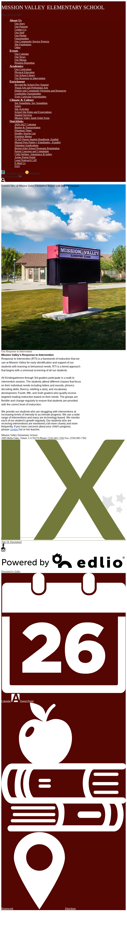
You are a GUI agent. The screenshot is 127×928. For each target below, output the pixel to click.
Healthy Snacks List (25, 133)
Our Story (20, 23)
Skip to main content (12, 2)
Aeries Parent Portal (25, 157)
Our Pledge (20, 35)
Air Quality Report (14, 173)
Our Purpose (21, 26)
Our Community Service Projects (32, 41)
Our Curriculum (23, 69)
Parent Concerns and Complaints (32, 151)
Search (3, 180)
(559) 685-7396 (56, 438)
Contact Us (20, 29)
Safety (18, 106)
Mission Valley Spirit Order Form (32, 118)
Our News (20, 56)
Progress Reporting (25, 62)
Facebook (3, 545)
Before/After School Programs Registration (37, 148)
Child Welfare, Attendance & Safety (33, 154)
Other (18, 47)
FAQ (17, 166)
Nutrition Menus (23, 136)
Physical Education (25, 72)
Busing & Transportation (27, 127)
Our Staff (19, 32)
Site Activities (22, 109)
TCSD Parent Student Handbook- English (37, 139)
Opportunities (22, 38)
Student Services (23, 115)
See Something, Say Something (31, 103)
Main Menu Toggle (11, 14)
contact (14, 429)
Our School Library (25, 75)
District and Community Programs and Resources (40, 90)
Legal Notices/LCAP (26, 160)
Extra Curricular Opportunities (30, 96)
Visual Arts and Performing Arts (31, 87)
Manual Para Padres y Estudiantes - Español (38, 142)
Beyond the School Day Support (32, 84)
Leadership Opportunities (28, 93)
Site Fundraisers (23, 44)
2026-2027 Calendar (25, 124)
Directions (70, 908)
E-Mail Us (20, 163)
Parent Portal (27, 701)
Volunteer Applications (26, 145)
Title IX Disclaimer (11, 542)
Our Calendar (22, 54)
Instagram (3, 549)
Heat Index (34, 173)
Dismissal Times (23, 130)
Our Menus (20, 59)
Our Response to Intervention (30, 78)
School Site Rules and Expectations (33, 112)
